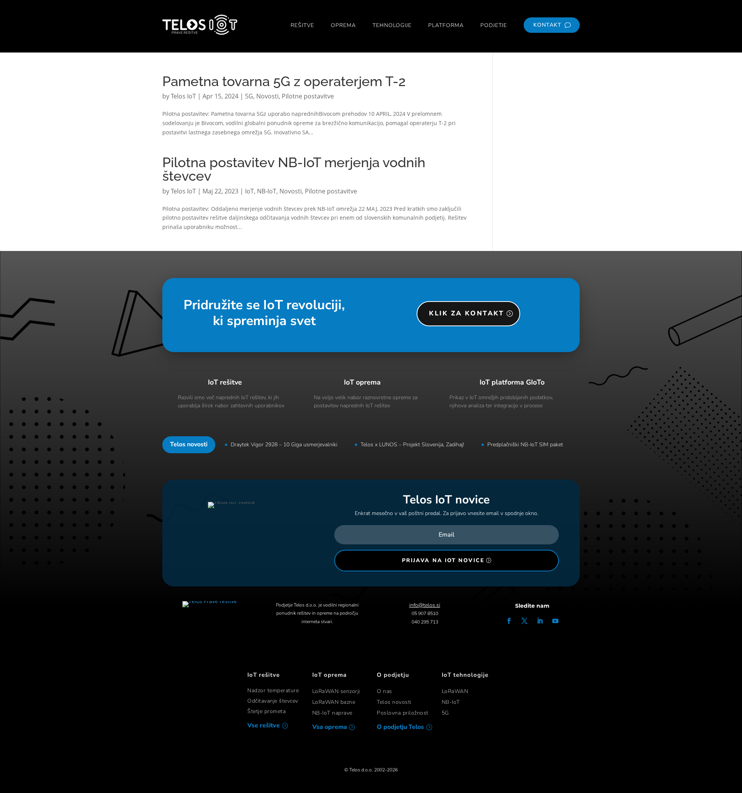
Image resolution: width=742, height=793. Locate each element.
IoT (249, 191)
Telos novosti (394, 702)
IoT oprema (362, 382)
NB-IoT (266, 191)
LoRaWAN (455, 691)
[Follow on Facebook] (509, 621)
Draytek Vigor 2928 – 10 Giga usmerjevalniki (284, 444)
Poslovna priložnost (403, 713)
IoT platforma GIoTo (512, 382)
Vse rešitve (263, 725)
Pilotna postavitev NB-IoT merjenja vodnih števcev (293, 169)
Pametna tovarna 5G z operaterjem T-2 (284, 81)
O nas (384, 691)
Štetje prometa (266, 711)
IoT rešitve (225, 382)
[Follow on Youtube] (555, 621)
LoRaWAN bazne (334, 702)
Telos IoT (183, 96)
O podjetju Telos (400, 727)
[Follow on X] (524, 621)
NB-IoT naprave (332, 713)
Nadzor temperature (273, 690)
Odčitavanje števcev (272, 701)
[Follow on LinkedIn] (540, 621)
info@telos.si (424, 605)
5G (249, 96)
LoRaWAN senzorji (336, 691)
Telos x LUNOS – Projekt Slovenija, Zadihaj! (412, 444)
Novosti (267, 96)
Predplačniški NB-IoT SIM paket (525, 444)
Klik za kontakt (466, 313)
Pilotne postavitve (308, 96)
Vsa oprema (329, 727)
